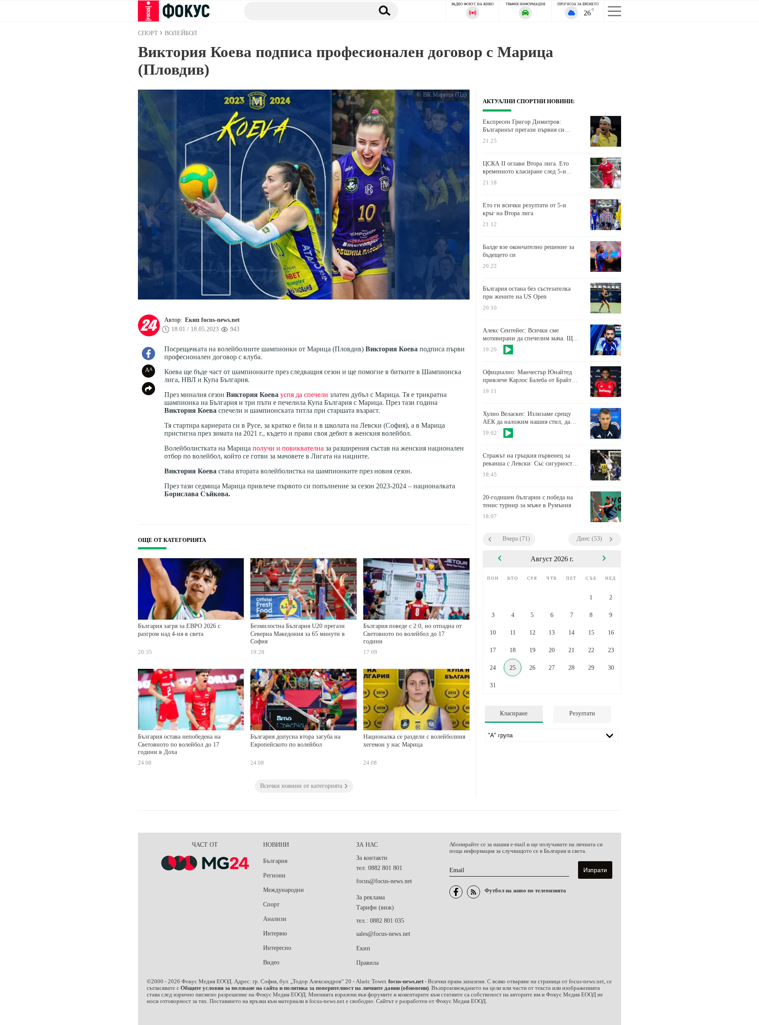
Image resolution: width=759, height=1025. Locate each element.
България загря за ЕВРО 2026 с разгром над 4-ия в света (179, 630)
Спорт (271, 904)
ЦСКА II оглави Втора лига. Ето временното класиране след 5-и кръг (526, 167)
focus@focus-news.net (384, 881)
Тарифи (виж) (375, 907)
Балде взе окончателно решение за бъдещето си (528, 251)
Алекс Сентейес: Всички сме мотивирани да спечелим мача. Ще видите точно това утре (529, 334)
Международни (283, 890)
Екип (363, 948)
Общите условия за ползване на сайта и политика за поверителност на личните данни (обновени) (305, 988)
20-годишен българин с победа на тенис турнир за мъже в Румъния (528, 501)
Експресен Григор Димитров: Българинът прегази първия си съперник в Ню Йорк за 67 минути (529, 126)
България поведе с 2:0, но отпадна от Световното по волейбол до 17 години (412, 634)
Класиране (514, 713)
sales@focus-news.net (383, 934)
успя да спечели (304, 394)
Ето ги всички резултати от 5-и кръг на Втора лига (524, 209)
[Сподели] (148, 388)
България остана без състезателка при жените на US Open (527, 292)
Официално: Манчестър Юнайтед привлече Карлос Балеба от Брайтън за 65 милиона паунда (530, 376)
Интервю (275, 933)
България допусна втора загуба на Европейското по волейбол (295, 740)
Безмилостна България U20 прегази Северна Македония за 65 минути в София (297, 634)
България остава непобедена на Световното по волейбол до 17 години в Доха (179, 744)
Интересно (277, 948)
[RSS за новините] (473, 892)
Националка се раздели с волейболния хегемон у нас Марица (414, 740)
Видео (271, 962)
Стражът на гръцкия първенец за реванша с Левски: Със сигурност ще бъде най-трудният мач (527, 459)
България (275, 861)
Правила (367, 963)
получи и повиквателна (288, 448)
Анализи (274, 919)
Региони (274, 875)
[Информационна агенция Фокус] (456, 892)
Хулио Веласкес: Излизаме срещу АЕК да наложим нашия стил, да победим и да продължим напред (527, 418)
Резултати (582, 713)
